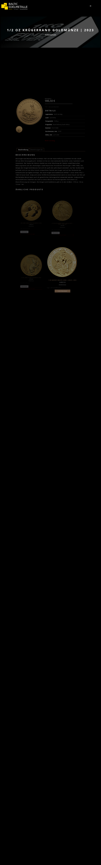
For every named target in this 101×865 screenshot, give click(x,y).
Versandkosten (54, 106)
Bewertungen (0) (36, 150)
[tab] (23, 149)
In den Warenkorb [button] (62, 291)
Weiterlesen (24, 232)
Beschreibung (23, 150)
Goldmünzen (50, 34)
